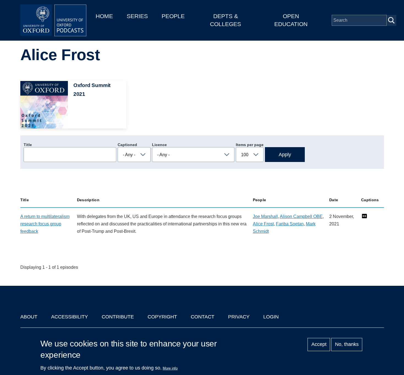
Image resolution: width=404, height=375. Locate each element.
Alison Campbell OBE (301, 216)
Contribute (118, 317)
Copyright (162, 317)
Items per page (250, 144)
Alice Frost (263, 224)
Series (137, 16)
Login (271, 317)
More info (170, 368)
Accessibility (69, 317)
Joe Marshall (265, 216)
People (173, 16)
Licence (159, 144)
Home (104, 16)
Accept (318, 344)
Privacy (239, 317)
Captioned (127, 144)
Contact (202, 317)
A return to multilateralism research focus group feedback (45, 224)
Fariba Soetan (290, 224)
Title (28, 144)
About (28, 317)
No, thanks (347, 344)
